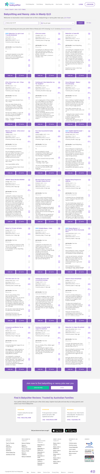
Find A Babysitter (30, 4)
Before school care (72, 454)
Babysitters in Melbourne (41, 449)
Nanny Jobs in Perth (57, 455)
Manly (24, 9)
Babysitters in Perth (41, 456)
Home (6, 9)
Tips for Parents (10, 443)
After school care (73, 451)
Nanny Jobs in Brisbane (57, 451)
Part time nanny (73, 445)
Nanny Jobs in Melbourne (57, 447)
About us (63, 472)
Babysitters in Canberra (41, 460)
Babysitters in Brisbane (41, 453)
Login (81, 4)
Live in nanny (72, 449)
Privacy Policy (55, 472)
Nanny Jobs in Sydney (57, 444)
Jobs (16, 9)
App (28, 472)
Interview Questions (8, 449)
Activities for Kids (10, 454)
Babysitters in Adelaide (41, 464)
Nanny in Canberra (24, 453)
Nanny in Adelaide (26, 456)
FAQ (73, 4)
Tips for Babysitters (9, 446)
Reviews (33, 472)
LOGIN (62, 387)
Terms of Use (46, 472)
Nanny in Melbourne (24, 446)
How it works (59, 4)
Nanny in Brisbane (26, 449)
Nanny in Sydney (26, 443)
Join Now (89, 4)
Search (11, 9)
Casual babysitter (73, 447)
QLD (20, 9)
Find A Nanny (40, 4)
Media (39, 472)
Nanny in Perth (25, 451)
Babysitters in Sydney (41, 445)
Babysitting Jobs (49, 4)
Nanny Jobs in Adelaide (57, 462)
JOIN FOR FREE (38, 387)
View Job (10, 75)
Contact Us (67, 4)
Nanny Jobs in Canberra (57, 458)
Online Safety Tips (10, 452)
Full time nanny (73, 443)
